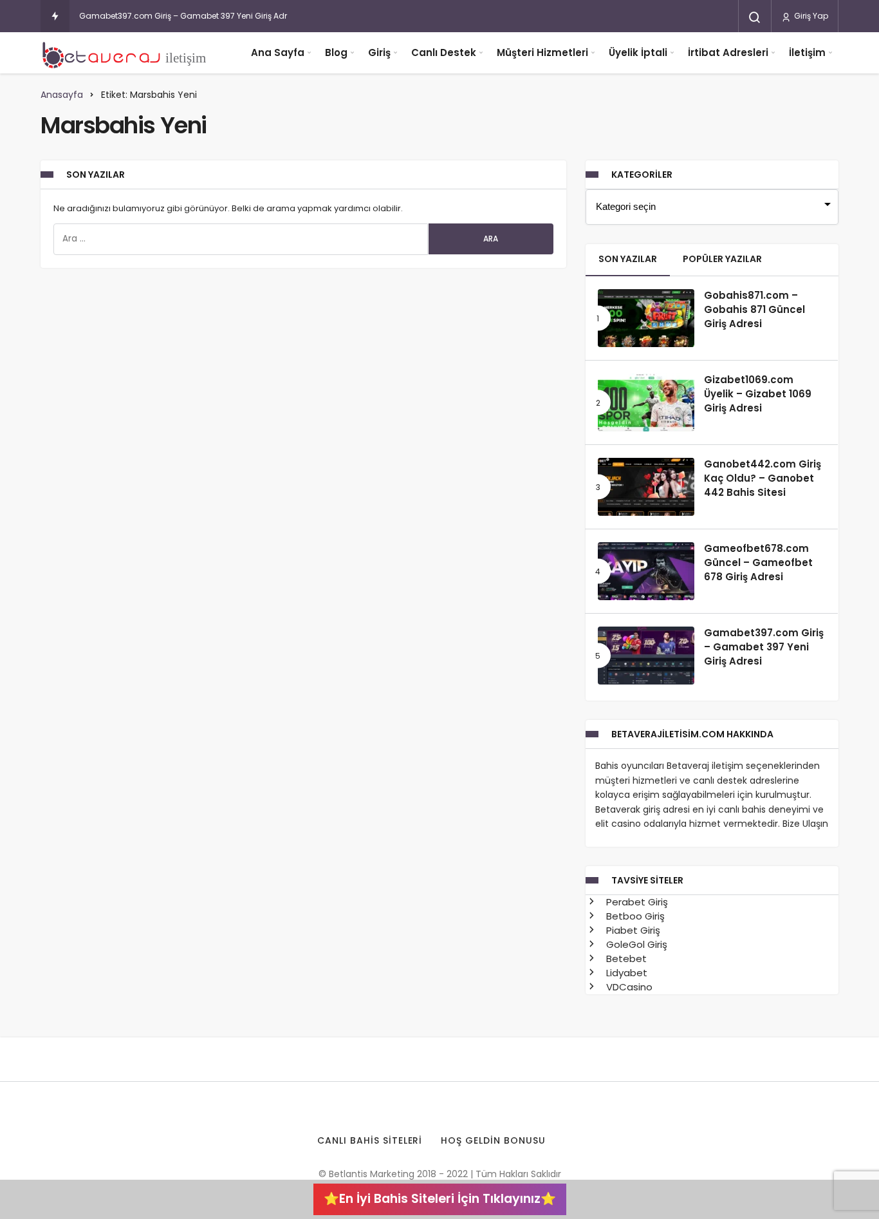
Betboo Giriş (634, 916)
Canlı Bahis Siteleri (370, 1140)
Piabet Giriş (632, 930)
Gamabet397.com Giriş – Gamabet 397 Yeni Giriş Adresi (188, 15)
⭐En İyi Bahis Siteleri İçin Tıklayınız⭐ (440, 1198)
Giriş (379, 52)
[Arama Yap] (755, 17)
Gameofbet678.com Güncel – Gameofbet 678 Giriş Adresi (758, 562)
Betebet (625, 958)
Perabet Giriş (636, 902)
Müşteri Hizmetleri (542, 52)
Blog (336, 52)
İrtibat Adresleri (728, 52)
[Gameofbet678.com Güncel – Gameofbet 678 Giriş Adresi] (646, 571)
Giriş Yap (810, 15)
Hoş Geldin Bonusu (493, 1140)
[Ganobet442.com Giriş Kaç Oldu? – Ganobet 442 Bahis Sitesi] (646, 487)
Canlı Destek (443, 52)
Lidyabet (625, 972)
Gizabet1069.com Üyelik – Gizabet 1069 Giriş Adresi (757, 394)
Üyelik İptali (638, 52)
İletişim (807, 52)
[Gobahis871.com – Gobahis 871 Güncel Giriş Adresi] (646, 318)
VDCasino (628, 987)
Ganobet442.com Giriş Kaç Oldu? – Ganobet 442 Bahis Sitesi (762, 478)
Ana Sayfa (277, 52)
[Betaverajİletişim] (127, 52)
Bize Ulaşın (805, 823)
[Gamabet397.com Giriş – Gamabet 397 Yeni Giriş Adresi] (646, 656)
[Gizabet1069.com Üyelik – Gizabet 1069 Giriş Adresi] (646, 402)
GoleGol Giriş (635, 944)
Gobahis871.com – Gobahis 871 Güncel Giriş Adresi (754, 309)
